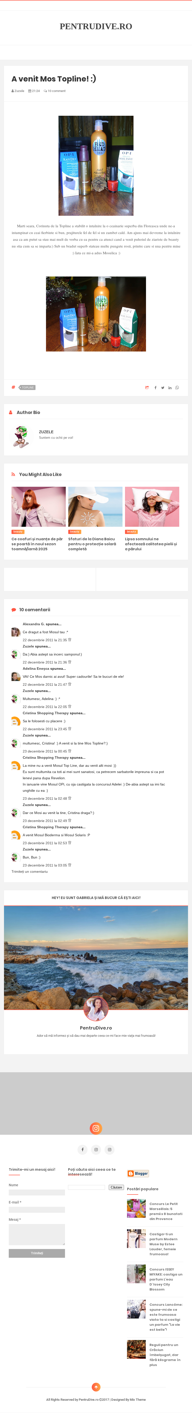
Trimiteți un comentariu (30, 872)
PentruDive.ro (96, 26)
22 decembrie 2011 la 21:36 (45, 662)
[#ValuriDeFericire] (96, 1043)
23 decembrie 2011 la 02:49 (45, 821)
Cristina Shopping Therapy (46, 713)
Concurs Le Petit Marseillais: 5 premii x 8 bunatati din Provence (166, 1211)
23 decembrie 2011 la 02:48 (45, 798)
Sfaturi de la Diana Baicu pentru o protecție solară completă (92, 544)
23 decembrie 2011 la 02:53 (45, 843)
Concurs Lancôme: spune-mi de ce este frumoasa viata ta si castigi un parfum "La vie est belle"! (166, 1317)
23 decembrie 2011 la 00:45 (45, 751)
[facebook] (83, 1150)
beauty (18, 531)
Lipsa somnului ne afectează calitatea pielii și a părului (151, 544)
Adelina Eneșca (36, 668)
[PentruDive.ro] (103, 1043)
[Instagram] (81, 1043)
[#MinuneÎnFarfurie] (89, 1043)
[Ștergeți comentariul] (69, 640)
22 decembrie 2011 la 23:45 (45, 729)
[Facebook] (111, 1043)
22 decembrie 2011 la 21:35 (45, 640)
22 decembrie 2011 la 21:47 (45, 684)
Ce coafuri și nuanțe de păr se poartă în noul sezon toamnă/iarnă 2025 (37, 544)
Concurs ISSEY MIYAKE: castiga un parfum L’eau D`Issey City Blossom (166, 1279)
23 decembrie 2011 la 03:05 (45, 865)
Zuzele (29, 646)
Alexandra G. (34, 624)
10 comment (56, 91)
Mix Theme (138, 1400)
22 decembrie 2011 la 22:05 (45, 707)
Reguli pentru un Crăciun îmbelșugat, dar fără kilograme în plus (165, 1354)
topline (28, 387)
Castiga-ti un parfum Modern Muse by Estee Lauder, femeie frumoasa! (164, 1244)
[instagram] (96, 1150)
